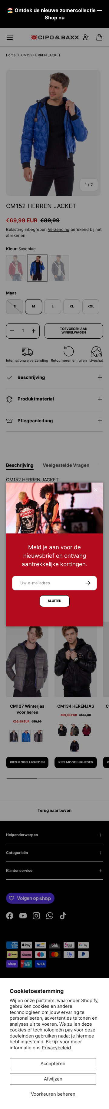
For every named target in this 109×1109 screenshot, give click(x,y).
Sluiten (54, 601)
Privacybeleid (56, 1048)
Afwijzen (53, 1079)
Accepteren (53, 1063)
